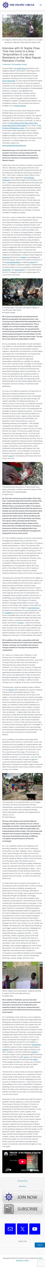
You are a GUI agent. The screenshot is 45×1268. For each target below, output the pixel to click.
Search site (23, 1241)
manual (33, 1052)
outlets (35, 1059)
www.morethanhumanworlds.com (14, 145)
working (11, 690)
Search (39, 1245)
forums (26, 1057)
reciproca (18, 270)
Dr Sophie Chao (20, 68)
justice (11, 456)
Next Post (22, 1186)
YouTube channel (20, 106)
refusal (32, 262)
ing (23, 270)
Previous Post (22, 1181)
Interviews (7, 64)
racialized (8, 613)
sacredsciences (33, 608)
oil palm (20, 623)
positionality (6, 270)
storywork (5, 257)
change (23, 257)
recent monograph (8, 81)
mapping (5, 1049)
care (32, 759)
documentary (36, 1044)
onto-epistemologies (13, 262)
